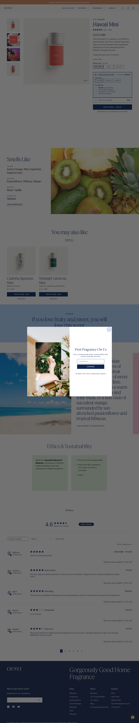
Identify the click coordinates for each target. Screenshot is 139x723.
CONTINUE (90, 367)
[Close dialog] (109, 329)
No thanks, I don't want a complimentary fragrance (90, 373)
